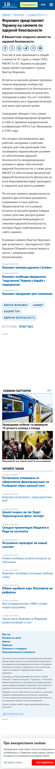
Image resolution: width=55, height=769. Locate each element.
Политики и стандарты (14, 648)
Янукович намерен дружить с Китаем (26, 267)
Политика (18, 14)
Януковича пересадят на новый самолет (24, 545)
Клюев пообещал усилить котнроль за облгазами (26, 560)
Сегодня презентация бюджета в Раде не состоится (25, 529)
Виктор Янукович (16, 305)
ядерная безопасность (19, 317)
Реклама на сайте (11, 637)
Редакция (7, 644)
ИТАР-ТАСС (26, 326)
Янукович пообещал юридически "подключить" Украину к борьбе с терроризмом (24, 281)
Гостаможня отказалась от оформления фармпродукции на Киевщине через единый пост (25, 482)
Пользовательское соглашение (18, 651)
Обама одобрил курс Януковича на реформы (27, 590)
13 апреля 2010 (34, 14)
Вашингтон (12, 311)
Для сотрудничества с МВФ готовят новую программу (24, 605)
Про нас (6, 634)
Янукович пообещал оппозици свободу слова (27, 575)
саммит (38, 305)
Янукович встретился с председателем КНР (26, 499)
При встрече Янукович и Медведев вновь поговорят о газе (24, 620)
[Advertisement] (27, 357)
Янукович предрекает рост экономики (27, 294)
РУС (43, 4)
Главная (6, 14)
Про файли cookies (13, 762)
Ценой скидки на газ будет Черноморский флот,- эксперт (23, 514)
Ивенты (6, 641)
